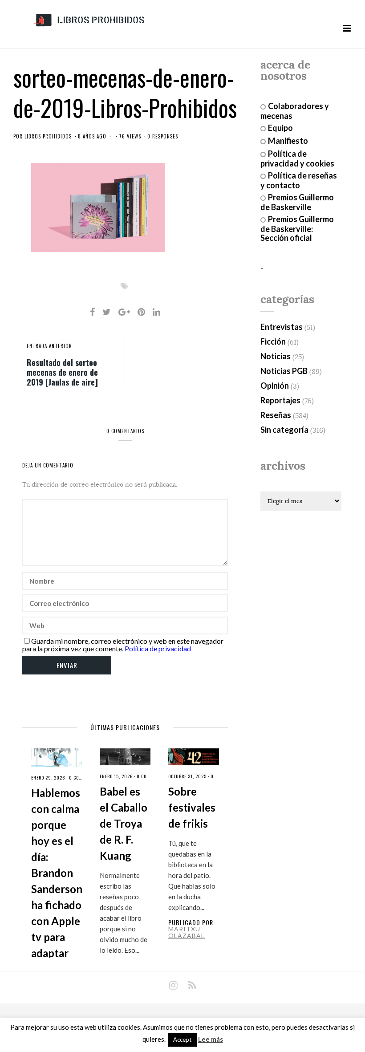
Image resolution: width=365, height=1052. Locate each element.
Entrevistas (281, 327)
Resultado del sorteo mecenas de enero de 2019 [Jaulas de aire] (62, 372)
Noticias (275, 356)
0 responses (162, 136)
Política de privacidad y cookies (297, 158)
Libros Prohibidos (48, 136)
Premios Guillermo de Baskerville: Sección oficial (297, 228)
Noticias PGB (284, 371)
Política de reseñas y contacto (298, 180)
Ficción (273, 341)
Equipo (280, 128)
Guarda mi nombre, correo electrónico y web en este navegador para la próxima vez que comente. (122, 645)
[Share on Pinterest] (141, 311)
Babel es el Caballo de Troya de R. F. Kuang (123, 823)
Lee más (210, 1039)
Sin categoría (284, 430)
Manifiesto (288, 141)
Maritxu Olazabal (186, 932)
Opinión (274, 385)
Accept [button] (182, 1039)
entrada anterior (49, 345)
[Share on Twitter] (106, 311)
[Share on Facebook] (92, 311)
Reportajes (280, 400)
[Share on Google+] (124, 311)
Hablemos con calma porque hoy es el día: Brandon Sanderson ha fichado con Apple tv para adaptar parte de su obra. (56, 888)
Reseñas (275, 415)
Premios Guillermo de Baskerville (297, 202)
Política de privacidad (158, 648)
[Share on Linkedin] (156, 311)
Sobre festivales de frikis (191, 807)
